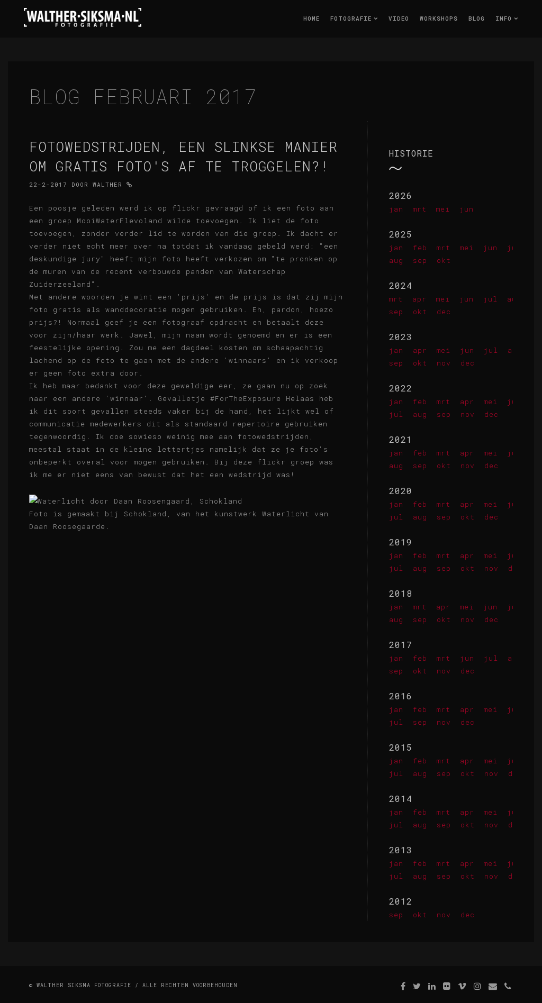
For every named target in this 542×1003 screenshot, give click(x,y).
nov (444, 363)
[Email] (493, 985)
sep (420, 260)
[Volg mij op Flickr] (447, 985)
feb (420, 247)
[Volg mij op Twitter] (417, 985)
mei (443, 209)
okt (444, 260)
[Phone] (508, 985)
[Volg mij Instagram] (478, 985)
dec (444, 311)
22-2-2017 (48, 184)
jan (396, 209)
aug (396, 260)
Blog (476, 18)
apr (419, 299)
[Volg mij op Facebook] (403, 985)
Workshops (439, 18)
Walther (107, 184)
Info (505, 18)
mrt (420, 209)
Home (311, 18)
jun (466, 209)
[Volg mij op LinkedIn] (432, 985)
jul (490, 299)
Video (399, 18)
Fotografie (353, 18)
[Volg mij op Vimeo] (462, 985)
